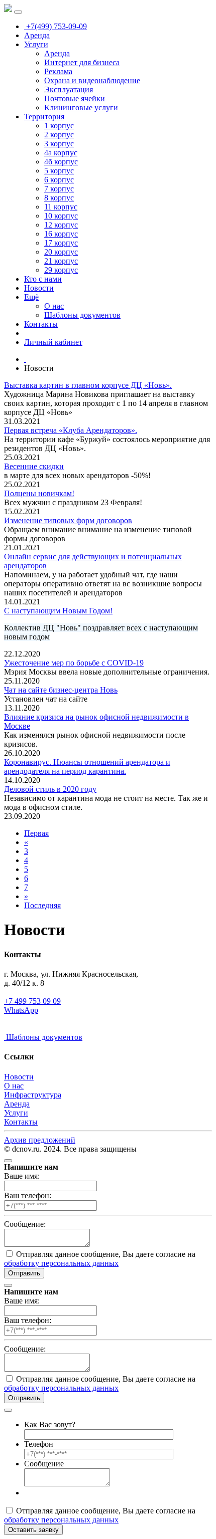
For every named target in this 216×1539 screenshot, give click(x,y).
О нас (54, 306)
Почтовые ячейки (74, 98)
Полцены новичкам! (39, 493)
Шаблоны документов (82, 315)
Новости (39, 288)
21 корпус (61, 261)
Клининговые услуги (81, 107)
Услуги (36, 44)
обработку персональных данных (61, 1263)
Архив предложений (39, 1140)
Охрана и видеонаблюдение (92, 80)
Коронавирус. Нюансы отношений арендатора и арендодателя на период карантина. (87, 766)
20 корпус (61, 252)
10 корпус (61, 215)
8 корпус (59, 197)
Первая (36, 833)
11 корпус (60, 206)
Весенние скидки (34, 466)
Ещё (31, 297)
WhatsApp (21, 1010)
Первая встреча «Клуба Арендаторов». (70, 430)
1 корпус (59, 125)
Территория (44, 116)
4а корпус (60, 152)
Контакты (41, 324)
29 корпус (61, 270)
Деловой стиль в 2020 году (50, 789)
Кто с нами (43, 279)
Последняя (42, 905)
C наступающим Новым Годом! (58, 610)
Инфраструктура (32, 1094)
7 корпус (59, 188)
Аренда (37, 35)
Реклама (58, 71)
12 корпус (61, 225)
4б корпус (61, 161)
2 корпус (59, 134)
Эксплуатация (68, 89)
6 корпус (59, 179)
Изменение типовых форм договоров (68, 520)
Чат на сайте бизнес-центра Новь (61, 690)
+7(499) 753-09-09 (55, 26)
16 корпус (61, 234)
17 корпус (61, 243)
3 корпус (59, 143)
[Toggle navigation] (18, 12)
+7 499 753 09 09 (32, 1001)
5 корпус (59, 170)
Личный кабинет (53, 342)
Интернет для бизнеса (82, 62)
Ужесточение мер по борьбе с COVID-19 (74, 662)
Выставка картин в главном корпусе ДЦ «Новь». (88, 385)
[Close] (8, 1160)
